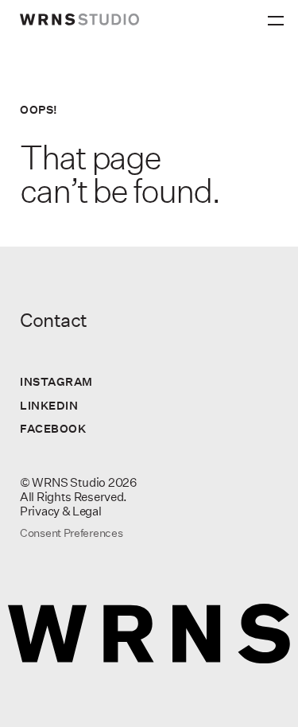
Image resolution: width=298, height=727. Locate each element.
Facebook (53, 428)
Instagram (56, 381)
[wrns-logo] (79, 19)
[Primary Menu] (278, 16)
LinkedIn (49, 405)
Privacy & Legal (61, 511)
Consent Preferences (71, 533)
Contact (53, 319)
